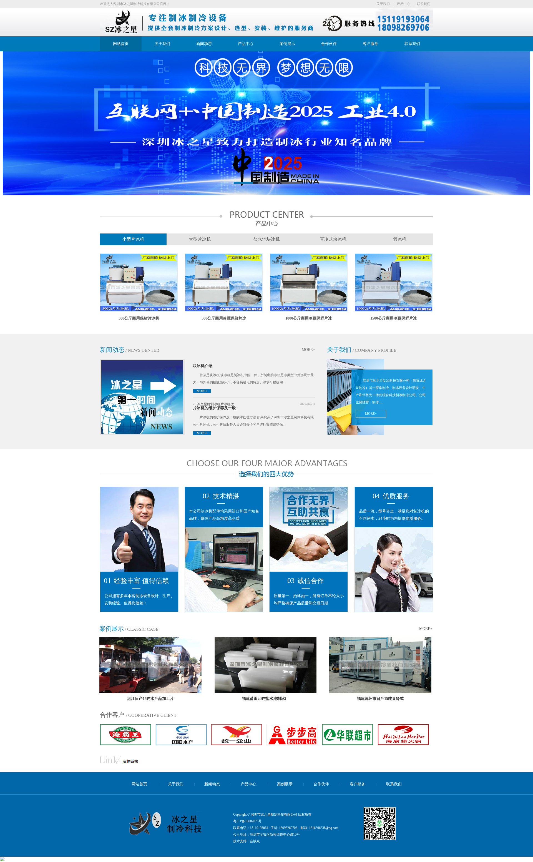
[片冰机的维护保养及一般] (202, 434)
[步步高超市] (236, 744)
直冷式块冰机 (333, 239)
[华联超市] (292, 744)
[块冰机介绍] (202, 392)
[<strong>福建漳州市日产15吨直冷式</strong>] (380, 692)
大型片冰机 (200, 239)
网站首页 (121, 44)
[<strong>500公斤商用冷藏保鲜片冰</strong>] (224, 310)
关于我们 (383, 4)
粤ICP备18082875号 (247, 821)
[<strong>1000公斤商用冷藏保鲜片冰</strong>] (309, 310)
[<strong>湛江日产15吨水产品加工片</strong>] (150, 692)
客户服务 (370, 44)
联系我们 (423, 4)
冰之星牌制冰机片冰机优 (215, 404)
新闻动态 (204, 44)
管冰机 (399, 239)
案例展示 (287, 44)
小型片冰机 (133, 239)
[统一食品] (181, 744)
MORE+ (308, 350)
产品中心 (403, 4)
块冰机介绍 (202, 366)
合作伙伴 (329, 44)
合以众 (255, 841)
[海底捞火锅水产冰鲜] (347, 744)
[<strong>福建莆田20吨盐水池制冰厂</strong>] (265, 692)
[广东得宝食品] (403, 744)
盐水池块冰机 (266, 239)
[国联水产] (125, 744)
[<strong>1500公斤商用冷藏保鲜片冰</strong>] (394, 310)
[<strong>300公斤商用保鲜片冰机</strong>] (139, 310)
